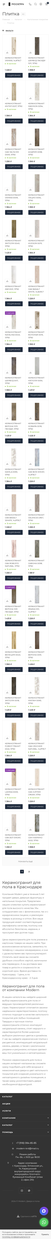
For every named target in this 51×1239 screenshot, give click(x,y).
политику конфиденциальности (16, 1237)
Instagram (22, 1191)
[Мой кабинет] (41, 4)
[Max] (44, 1211)
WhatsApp (29, 1191)
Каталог (7, 1096)
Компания (8, 1118)
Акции (6, 1104)
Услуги (6, 1111)
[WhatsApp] (44, 1222)
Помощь (7, 1132)
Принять (45, 1234)
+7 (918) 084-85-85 (26, 1143)
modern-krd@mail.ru (27, 1148)
